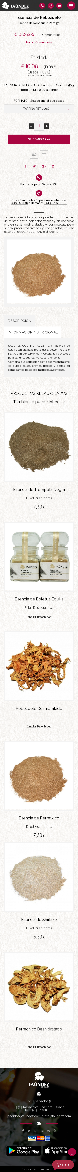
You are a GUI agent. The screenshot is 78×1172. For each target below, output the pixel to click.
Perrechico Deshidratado (39, 1029)
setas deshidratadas (39, 608)
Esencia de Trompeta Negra (39, 489)
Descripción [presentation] (19, 321)
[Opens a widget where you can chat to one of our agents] (63, 1165)
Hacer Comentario (39, 42)
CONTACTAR (19, 203)
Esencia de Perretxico (39, 818)
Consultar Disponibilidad (39, 617)
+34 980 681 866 (55, 203)
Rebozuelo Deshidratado (39, 708)
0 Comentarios (50, 35)
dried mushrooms (39, 498)
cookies (47, 1169)
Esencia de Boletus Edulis (39, 599)
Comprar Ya (40, 139)
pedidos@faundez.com (24, 1116)
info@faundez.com (57, 1116)
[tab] (19, 321)
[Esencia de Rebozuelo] (39, 272)
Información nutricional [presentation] (33, 332)
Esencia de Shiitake (39, 919)
